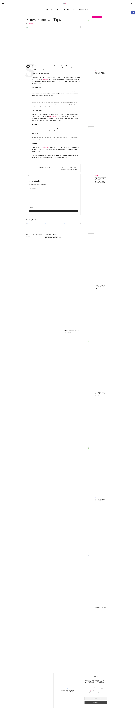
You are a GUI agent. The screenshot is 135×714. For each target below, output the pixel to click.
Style (52, 9)
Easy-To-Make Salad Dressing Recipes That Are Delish (100, 394)
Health (66, 9)
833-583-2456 (100, 694)
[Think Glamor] (67, 4)
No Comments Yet (34, 176)
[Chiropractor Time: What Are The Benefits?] (34, 228)
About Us (46, 711)
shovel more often (53, 116)
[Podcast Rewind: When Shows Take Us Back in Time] (72, 276)
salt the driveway (46, 147)
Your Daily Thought (43, 160)
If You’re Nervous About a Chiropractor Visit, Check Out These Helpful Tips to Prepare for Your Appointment (53, 237)
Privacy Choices (91, 694)
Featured (37, 160)
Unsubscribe (79, 711)
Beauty (59, 9)
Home (47, 9)
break (68, 139)
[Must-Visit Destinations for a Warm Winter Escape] (91, 500)
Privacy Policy (88, 690)
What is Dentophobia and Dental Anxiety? (100, 608)
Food (96, 390)
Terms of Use (67, 711)
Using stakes (45, 79)
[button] (133, 12)
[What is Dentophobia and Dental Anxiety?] (91, 608)
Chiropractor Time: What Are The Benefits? (100, 73)
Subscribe (73, 711)
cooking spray (44, 91)
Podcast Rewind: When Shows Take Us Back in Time (100, 287)
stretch (62, 130)
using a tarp (45, 104)
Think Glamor (30, 23)
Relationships (83, 9)
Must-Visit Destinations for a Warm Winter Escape (100, 501)
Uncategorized (98, 283)
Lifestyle (73, 9)
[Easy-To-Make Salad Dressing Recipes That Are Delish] (91, 393)
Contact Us (52, 711)
